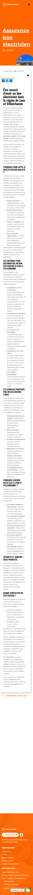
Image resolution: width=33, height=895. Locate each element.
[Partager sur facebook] (3, 80)
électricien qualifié (9, 136)
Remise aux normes (8, 78)
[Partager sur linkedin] (10, 80)
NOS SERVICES (8, 868)
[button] (29, 4)
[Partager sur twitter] (7, 80)
